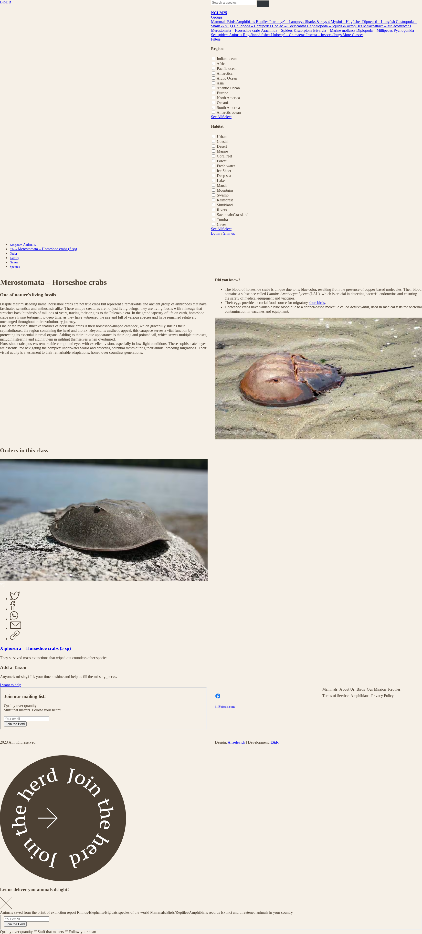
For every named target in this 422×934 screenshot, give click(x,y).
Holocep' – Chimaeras (288, 35)
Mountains (225, 190)
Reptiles (262, 22)
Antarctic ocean (229, 112)
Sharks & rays (316, 22)
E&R (275, 742)
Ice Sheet (224, 171)
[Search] (263, 3)
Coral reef (224, 156)
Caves (221, 224)
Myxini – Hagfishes (346, 22)
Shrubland (225, 205)
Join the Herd (15, 724)
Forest (221, 161)
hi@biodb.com (225, 706)
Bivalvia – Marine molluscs (334, 30)
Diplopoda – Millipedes (375, 30)
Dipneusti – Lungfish (379, 22)
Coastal (222, 141)
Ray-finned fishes (257, 35)
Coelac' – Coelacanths (289, 26)
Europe (222, 93)
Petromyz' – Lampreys (287, 22)
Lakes (221, 180)
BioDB (5, 2)
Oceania (223, 103)
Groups (216, 17)
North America (228, 98)
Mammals (219, 22)
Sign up (229, 233)
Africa (221, 64)
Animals (236, 35)
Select (227, 117)
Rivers (222, 210)
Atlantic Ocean (228, 88)
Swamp (223, 195)
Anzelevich (236, 742)
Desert (222, 146)
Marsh (222, 185)
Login (215, 233)
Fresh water (226, 166)
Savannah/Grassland (232, 215)
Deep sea (224, 176)
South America (228, 107)
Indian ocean (227, 59)
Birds (231, 22)
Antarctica (224, 73)
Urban (222, 137)
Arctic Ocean (227, 78)
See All (216, 117)
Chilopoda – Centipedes (253, 26)
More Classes (353, 35)
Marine (222, 151)
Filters (216, 39)
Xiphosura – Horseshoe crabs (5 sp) (35, 648)
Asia (220, 83)
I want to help (10, 685)
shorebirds (317, 303)
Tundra (222, 220)
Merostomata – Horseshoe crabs (236, 30)
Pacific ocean (227, 68)
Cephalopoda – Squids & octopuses (335, 26)
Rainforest (225, 200)
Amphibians (246, 22)
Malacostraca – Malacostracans (387, 26)
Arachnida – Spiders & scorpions (287, 30)
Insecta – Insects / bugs (324, 35)
